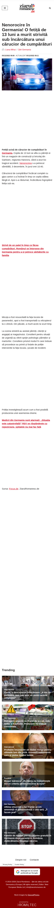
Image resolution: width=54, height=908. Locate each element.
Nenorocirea (25, 163)
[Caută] (50, 8)
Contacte (34, 860)
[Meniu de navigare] (5, 8)
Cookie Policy (19, 864)
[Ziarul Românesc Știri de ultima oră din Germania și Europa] (27, 8)
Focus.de (13, 489)
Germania (7, 153)
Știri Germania (24, 49)
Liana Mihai (10, 49)
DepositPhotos (33, 895)
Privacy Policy (7, 864)
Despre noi (20, 860)
